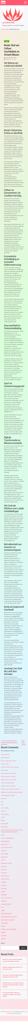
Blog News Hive (8, 23)
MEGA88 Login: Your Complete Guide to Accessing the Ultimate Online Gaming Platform (13, 984)
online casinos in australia (8, 773)
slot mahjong (5, 814)
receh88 (3, 882)
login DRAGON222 (6, 913)
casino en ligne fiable (7, 838)
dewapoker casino (6, 863)
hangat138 (4, 857)
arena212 (3, 869)
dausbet (3, 939)
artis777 (3, 811)
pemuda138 (4, 824)
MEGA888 (4, 895)
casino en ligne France (7, 783)
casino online (5, 764)
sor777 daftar (5, 808)
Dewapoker (4, 827)
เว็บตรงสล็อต (4, 923)
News (7, 29)
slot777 (3, 860)
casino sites (4, 770)
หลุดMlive (3, 901)
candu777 (4, 851)
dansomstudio (5, 754)
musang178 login (6, 904)
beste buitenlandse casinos (9, 917)
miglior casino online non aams (10, 789)
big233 (3, 932)
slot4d (3, 835)
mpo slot (3, 798)
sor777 (3, 817)
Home (3, 29)
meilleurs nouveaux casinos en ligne (11, 792)
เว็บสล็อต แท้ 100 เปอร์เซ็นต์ (8, 929)
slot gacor (4, 866)
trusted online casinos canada (10, 767)
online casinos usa (6, 898)
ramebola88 (4, 854)
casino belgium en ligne (8, 795)
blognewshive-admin (11, 57)
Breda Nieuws (17, 518)
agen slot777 (4, 844)
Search (3, 943)
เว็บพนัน (3, 926)
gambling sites (5, 757)
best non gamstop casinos (8, 761)
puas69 (3, 891)
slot (2, 802)
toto (2, 907)
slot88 (3, 820)
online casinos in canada (8, 776)
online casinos (5, 876)
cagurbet (3, 935)
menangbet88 (5, 841)
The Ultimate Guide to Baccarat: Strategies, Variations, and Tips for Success (12, 994)
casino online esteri (6, 847)
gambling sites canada (7, 920)
